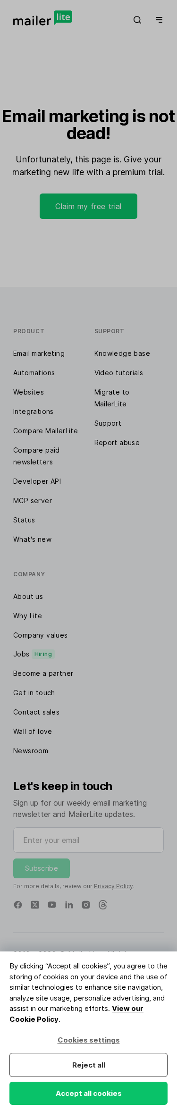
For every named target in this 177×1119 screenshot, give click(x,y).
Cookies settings (89, 1039)
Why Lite (27, 616)
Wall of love (32, 731)
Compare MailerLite (45, 431)
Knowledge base (122, 353)
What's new (32, 539)
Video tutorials (118, 373)
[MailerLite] (42, 17)
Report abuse (117, 442)
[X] (35, 904)
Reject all (88, 1064)
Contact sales (36, 712)
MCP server (32, 500)
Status (24, 520)
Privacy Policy (113, 886)
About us (28, 596)
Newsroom (30, 751)
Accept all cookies (89, 1093)
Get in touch (34, 693)
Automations (34, 373)
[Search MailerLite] (137, 20)
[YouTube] (52, 904)
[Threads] (103, 904)
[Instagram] (86, 904)
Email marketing (39, 353)
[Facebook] (18, 904)
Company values (40, 635)
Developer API (37, 481)
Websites (28, 392)
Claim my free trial (88, 206)
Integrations (33, 411)
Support (108, 423)
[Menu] (157, 20)
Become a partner (43, 673)
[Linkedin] (69, 904)
